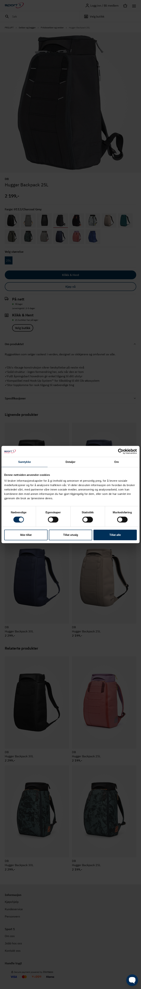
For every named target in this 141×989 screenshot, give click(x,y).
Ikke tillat (26, 534)
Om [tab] (116, 461)
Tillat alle (115, 534)
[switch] (53, 519)
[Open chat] (132, 980)
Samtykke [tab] (24, 461)
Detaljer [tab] (71, 461)
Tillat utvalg (70, 534)
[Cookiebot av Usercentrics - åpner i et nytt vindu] (121, 451)
